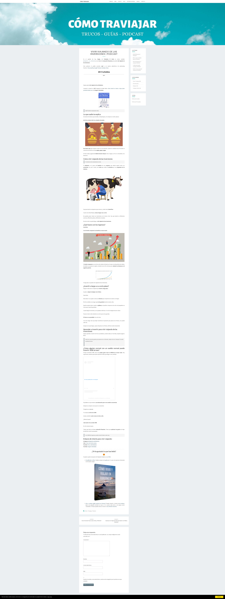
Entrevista (135, 83)
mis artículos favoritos (112, 506)
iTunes (107, 68)
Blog (124, 1)
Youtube (103, 68)
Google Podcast (97, 68)
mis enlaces (121, 503)
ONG (109, 457)
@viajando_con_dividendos (89, 61)
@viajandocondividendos (93, 441)
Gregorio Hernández (92, 446)
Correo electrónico (87, 565)
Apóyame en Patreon (131, 1)
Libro (115, 1)
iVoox (89, 68)
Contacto (143, 1)
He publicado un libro (90, 460)
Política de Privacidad (136, 101)
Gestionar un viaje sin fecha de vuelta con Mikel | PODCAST (116, 521)
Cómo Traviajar (84, 1)
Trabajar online (136, 88)
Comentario (86, 539)
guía (106, 460)
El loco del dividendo (92, 445)
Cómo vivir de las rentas (91, 443)
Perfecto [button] (219, 596)
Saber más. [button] (49, 596)
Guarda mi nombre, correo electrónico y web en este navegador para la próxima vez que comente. (102, 580)
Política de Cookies (136, 98)
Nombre (85, 559)
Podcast (120, 1)
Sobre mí (111, 1)
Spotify (92, 68)
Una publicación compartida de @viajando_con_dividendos (99, 398)
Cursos (138, 1)
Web (84, 571)
